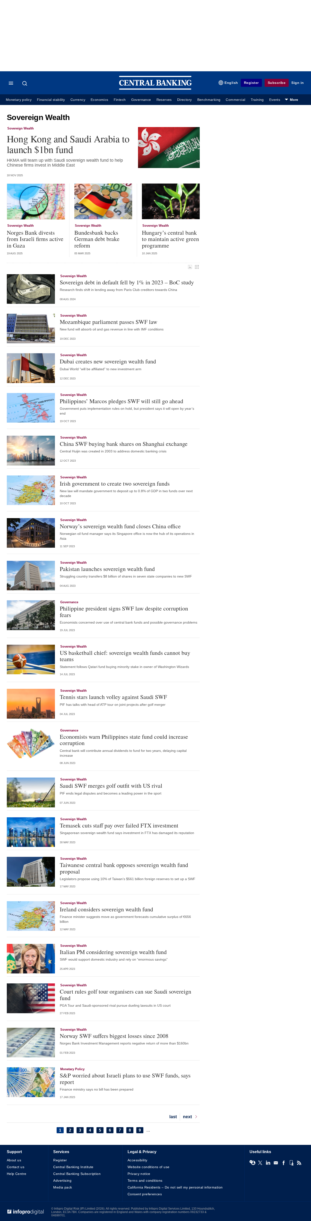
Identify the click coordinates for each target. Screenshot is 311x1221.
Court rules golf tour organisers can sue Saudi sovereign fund (125, 994)
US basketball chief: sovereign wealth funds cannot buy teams (125, 656)
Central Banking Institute (73, 1167)
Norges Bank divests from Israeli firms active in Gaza (35, 239)
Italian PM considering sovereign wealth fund (113, 952)
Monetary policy (19, 100)
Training (257, 100)
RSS (299, 1163)
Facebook (283, 1163)
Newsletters (276, 1163)
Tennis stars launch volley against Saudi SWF (113, 697)
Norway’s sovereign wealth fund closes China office (120, 526)
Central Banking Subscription (77, 1174)
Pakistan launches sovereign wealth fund (107, 569)
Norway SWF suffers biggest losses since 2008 (114, 1036)
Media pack (62, 1187)
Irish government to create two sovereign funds (115, 483)
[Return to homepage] (155, 89)
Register (251, 83)
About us (14, 1160)
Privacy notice (139, 1174)
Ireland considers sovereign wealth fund (106, 909)
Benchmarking (209, 100)
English (231, 83)
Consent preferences (145, 1194)
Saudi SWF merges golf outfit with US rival (111, 785)
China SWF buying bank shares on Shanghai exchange (124, 444)
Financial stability (51, 100)
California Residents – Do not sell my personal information (175, 1187)
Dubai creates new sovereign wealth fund (108, 361)
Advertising (62, 1180)
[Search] (25, 83)
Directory (184, 100)
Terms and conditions (145, 1180)
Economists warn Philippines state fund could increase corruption (124, 739)
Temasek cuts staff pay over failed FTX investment (119, 825)
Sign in (297, 83)
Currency (77, 100)
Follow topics (252, 1163)
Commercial (235, 100)
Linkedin (268, 1163)
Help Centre (16, 1174)
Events (274, 100)
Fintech (120, 100)
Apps (291, 1163)
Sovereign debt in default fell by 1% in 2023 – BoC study (127, 282)
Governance (141, 100)
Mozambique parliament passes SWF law (108, 322)
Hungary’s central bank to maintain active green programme (170, 239)
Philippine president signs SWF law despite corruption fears (124, 611)
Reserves (164, 100)
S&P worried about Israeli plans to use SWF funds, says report (125, 1078)
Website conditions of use (149, 1167)
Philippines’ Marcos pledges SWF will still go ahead (121, 401)
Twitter (260, 1163)
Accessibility (137, 1160)
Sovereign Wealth (20, 128)
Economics (99, 100)
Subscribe (277, 83)
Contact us (15, 1167)
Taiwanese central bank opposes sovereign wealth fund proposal (124, 868)
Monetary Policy (72, 1069)
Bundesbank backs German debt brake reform (97, 239)
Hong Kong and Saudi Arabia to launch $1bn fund (68, 144)
